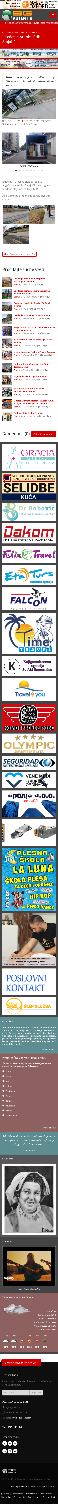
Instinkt (9, 1110)
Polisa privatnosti (19, 1486)
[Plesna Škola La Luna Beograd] (29, 880)
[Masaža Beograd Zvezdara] (29, 940)
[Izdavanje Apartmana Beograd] (29, 744)
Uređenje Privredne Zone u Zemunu (32, 315)
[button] (16, 170)
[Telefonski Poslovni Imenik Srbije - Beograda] (29, 982)
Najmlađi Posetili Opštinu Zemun (30, 376)
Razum (9, 1076)
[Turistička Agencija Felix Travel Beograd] (29, 555)
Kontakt (51, 1486)
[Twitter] (10, 1443)
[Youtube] (15, 1451)
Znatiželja (10, 1091)
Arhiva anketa (49, 1127)
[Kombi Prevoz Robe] (29, 718)
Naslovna (6, 32)
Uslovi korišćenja (37, 1486)
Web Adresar (46, 1493)
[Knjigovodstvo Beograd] (29, 804)
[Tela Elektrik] (29, 833)
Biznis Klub (6, 1497)
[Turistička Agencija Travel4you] (29, 691)
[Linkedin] (10, 1451)
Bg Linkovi (4, 1493)
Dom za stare (34, 1497)
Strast (8, 1081)
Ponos (9, 1096)
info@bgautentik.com (21, 1418)
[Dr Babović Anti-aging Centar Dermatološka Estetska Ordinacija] (29, 512)
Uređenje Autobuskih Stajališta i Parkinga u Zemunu (30, 280)
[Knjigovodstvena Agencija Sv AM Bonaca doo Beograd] (29, 667)
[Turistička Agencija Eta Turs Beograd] (29, 576)
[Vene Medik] (29, 781)
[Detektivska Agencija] (29, 763)
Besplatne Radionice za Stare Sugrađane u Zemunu (29, 390)
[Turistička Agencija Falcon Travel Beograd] (29, 63)
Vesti (16, 32)
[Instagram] (15, 1443)
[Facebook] (4, 1443)
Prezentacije (31, 1493)
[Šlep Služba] (29, 1007)
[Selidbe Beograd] (29, 488)
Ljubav (9, 1086)
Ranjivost (10, 1100)
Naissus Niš (19, 1497)
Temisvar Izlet (49, 1497)
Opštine (24, 32)
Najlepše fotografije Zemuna (28, 413)
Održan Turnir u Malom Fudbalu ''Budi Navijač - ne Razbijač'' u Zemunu (34, 402)
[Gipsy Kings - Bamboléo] (29, 1266)
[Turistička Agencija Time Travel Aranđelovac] (29, 634)
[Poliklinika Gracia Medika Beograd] (29, 458)
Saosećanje (11, 1115)
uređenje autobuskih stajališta (20, 254)
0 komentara (10, 124)
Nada (8, 1071)
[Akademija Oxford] (29, 4)
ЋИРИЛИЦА (12, 1427)
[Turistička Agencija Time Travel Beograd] (29, 53)
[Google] (4, 1451)
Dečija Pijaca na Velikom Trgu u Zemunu (34, 352)
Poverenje (10, 1105)
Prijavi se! (36, 1392)
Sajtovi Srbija (17, 1493)
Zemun (34, 32)
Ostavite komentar (43, 434)
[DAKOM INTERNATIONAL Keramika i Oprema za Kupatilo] (29, 534)
